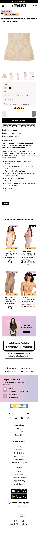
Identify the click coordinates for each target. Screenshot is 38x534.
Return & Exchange (19, 484)
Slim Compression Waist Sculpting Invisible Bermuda (10, 299)
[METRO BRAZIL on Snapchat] (16, 418)
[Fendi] (25, 262)
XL (22, 95)
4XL (11, 99)
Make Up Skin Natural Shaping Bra (28, 298)
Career (19, 450)
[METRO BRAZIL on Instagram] (22, 418)
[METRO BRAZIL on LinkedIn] (10, 414)
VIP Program (19, 456)
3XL (6, 99)
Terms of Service (19, 478)
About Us (19, 432)
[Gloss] (31, 306)
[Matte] (34, 306)
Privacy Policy (19, 474)
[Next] (33, 76)
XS (5, 95)
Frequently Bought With (19, 219)
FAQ (19, 471)
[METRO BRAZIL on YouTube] (28, 414)
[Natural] (5, 88)
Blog (19, 428)
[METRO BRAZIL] (19, 5)
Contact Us (19, 435)
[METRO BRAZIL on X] (16, 414)
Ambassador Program (19, 463)
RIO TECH (22, 516)
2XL (27, 95)
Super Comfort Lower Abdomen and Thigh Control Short (28, 253)
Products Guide (19, 441)
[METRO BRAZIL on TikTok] (28, 418)
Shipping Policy (19, 481)
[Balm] (31, 262)
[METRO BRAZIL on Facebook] (22, 414)
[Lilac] (28, 264)
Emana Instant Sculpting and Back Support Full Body (10, 253)
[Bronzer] (34, 262)
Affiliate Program (19, 459)
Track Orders (19, 453)
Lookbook (19, 438)
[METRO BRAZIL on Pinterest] (10, 418)
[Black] (10, 88)
